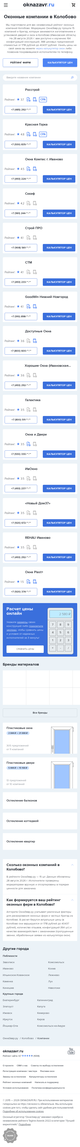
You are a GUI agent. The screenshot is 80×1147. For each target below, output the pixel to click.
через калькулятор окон (50, 48)
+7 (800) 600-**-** (21, 350)
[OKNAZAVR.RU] (38, 5)
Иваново (8, 968)
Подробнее (25, 1124)
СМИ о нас (22, 1065)
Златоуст (8, 1006)
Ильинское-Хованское (16, 975)
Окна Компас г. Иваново (44, 159)
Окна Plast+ (34, 572)
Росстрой (32, 89)
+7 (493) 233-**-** (21, 282)
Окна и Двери (36, 434)
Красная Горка (36, 124)
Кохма (51, 968)
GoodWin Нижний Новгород (46, 296)
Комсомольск (56, 962)
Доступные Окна (38, 331)
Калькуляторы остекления (43, 1076)
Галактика (33, 400)
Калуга (41, 1006)
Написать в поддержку (47, 1082)
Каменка (8, 981)
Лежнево (53, 975)
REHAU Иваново (37, 537)
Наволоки (54, 987)
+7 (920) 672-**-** (21, 522)
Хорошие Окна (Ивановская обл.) (46, 365)
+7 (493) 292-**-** (21, 385)
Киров (41, 1019)
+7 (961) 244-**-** (21, 213)
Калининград (45, 1000)
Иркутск (7, 1019)
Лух (50, 981)
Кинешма (8, 987)
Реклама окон (47, 1071)
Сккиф (30, 193)
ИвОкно (31, 468)
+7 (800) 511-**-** (21, 419)
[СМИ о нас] (10, 1142)
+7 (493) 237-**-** (21, 488)
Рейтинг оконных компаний (17, 1082)
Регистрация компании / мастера (20, 1071)
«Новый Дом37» (37, 503)
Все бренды (40, 712)
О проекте (8, 1065)
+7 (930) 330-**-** (21, 454)
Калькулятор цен (60, 62)
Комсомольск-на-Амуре (51, 1025)
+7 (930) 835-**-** (21, 144)
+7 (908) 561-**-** (21, 247)
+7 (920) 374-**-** (21, 591)
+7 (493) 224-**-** (21, 178)
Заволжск (9, 962)
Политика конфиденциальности (48, 1088)
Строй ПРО (33, 228)
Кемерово (43, 1013)
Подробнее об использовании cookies (23, 1111)
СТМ (28, 262)
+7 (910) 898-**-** (21, 316)
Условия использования (15, 1088)
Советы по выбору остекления (47, 1065)
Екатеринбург (11, 1000)
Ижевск (7, 1013)
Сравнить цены (25, 649)
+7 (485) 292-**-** (21, 109)
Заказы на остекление (14, 1076)
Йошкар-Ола (10, 1025)
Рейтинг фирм (20, 62)
